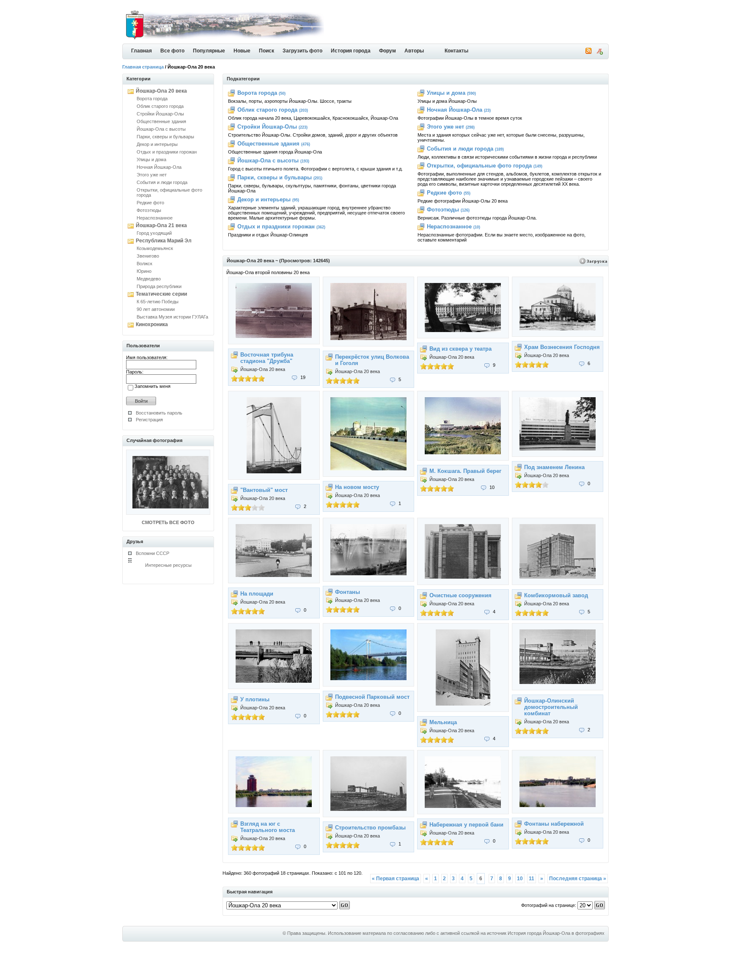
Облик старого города (160, 106)
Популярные (209, 51)
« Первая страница (395, 879)
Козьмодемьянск (155, 248)
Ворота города (152, 98)
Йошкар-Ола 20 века (161, 91)
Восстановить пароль (159, 412)
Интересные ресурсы (168, 565)
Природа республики (159, 286)
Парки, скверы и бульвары (165, 136)
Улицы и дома (151, 159)
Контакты (456, 51)
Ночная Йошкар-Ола (159, 167)
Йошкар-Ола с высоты (161, 129)
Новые (242, 51)
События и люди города (162, 182)
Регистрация (149, 419)
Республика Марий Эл (164, 241)
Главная (141, 51)
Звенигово (148, 255)
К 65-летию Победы (158, 301)
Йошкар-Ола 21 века (161, 225)
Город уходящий (154, 233)
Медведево (149, 278)
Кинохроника (152, 324)
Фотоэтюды (149, 210)
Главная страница (143, 66)
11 (531, 879)
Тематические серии (161, 294)
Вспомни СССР (152, 553)
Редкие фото (150, 202)
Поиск (266, 51)
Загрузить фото (302, 51)
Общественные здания (161, 121)
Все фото (172, 51)
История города (351, 51)
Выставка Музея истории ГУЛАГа (172, 316)
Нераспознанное (155, 217)
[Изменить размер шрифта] (599, 52)
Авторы (414, 51)
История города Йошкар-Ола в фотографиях (556, 933)
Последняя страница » (577, 879)
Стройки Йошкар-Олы (160, 113)
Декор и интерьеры (157, 144)
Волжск (144, 263)
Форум (387, 51)
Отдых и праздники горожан (167, 151)
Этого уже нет (152, 174)
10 (520, 879)
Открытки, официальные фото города (479, 165)
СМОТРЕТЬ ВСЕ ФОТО (168, 522)
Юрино (144, 271)
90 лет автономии (156, 309)
